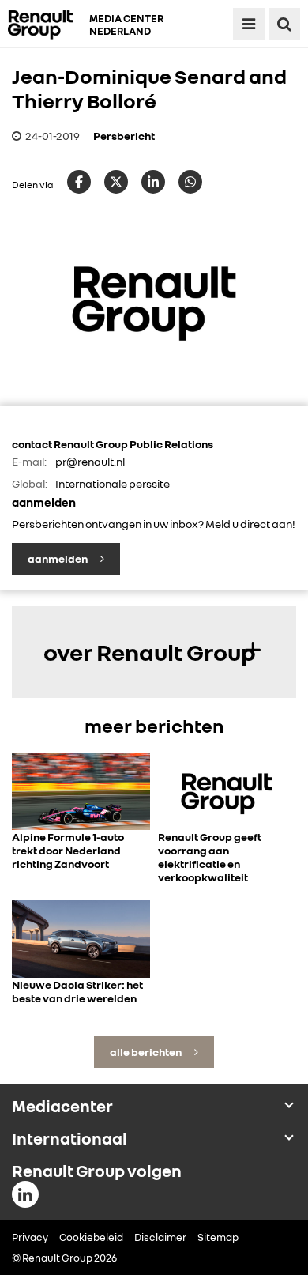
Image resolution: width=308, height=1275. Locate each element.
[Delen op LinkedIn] (153, 182)
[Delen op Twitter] (116, 182)
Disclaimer (160, 1237)
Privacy (30, 1237)
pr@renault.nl (90, 461)
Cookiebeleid (91, 1237)
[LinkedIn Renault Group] (25, 1194)
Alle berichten (146, 1051)
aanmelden (58, 558)
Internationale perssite (112, 483)
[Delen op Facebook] (79, 182)
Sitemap (218, 1237)
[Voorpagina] (44, 25)
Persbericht (124, 135)
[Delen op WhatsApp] (190, 182)
